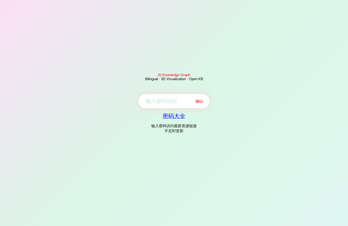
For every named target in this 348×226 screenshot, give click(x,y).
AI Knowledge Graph (174, 75)
